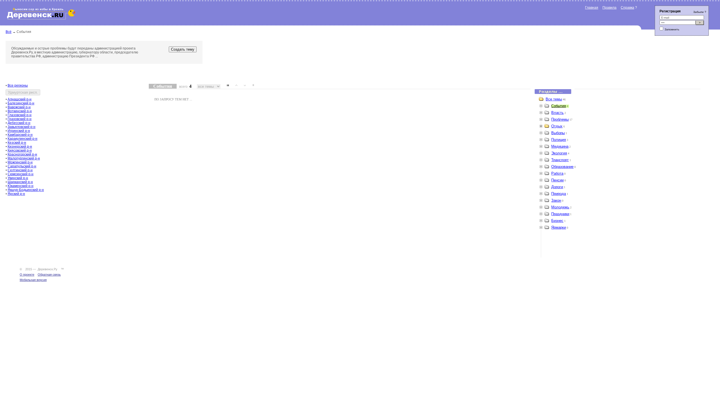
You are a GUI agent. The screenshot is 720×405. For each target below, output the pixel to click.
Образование (562, 167)
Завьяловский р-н (21, 127)
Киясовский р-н (20, 150)
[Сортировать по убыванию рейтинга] (242, 87)
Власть (557, 113)
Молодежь (560, 207)
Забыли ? (699, 12)
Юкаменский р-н (20, 186)
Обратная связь (49, 274)
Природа (558, 194)
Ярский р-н (16, 194)
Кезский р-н (17, 143)
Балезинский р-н (21, 103)
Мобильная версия (33, 280)
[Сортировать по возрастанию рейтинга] (234, 87)
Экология (559, 153)
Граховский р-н (20, 119)
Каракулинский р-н (22, 139)
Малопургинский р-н (24, 158)
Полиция (558, 140)
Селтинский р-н (20, 170)
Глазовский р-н (20, 115)
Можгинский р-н (20, 162)
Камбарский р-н (20, 135)
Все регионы (18, 85)
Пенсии (557, 180)
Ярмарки (558, 227)
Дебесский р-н (19, 123)
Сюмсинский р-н (20, 174)
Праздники (560, 214)
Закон (556, 200)
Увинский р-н (18, 178)
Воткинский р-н (20, 111)
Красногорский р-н (22, 154)
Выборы (558, 133)
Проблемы (560, 119)
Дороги (557, 187)
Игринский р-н (19, 131)
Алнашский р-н (20, 99)
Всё (9, 32)
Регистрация (670, 11)
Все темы (554, 99)
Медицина (559, 146)
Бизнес (557, 221)
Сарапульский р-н (22, 166)
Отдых (556, 126)
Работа (557, 173)
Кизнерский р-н (20, 146)
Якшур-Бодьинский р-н (26, 190)
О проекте (27, 274)
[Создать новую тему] (251, 87)
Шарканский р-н (20, 182)
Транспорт (560, 160)
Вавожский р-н (19, 107)
